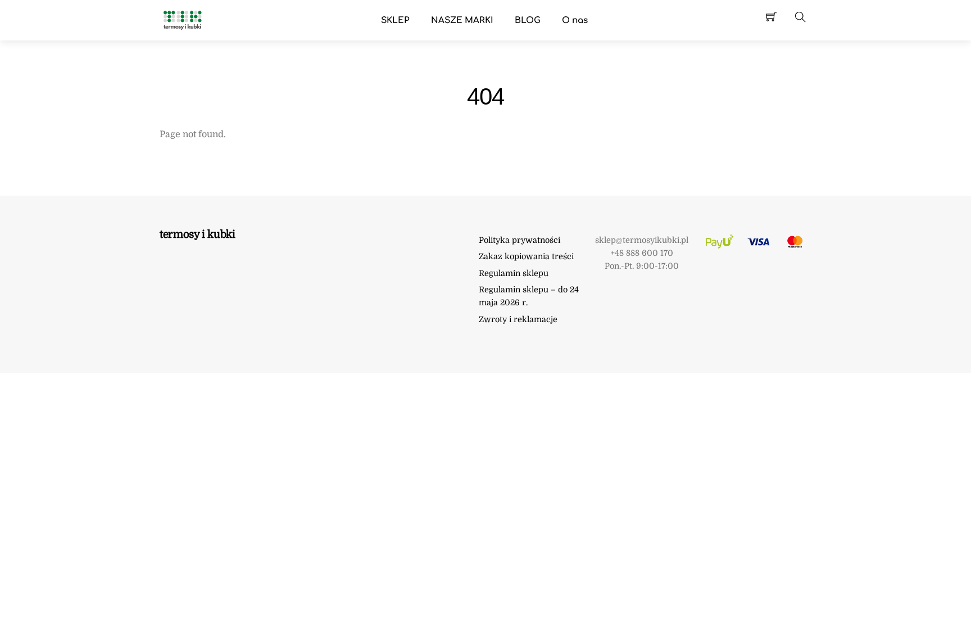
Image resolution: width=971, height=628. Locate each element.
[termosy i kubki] (182, 19)
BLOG (528, 20)
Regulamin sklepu (513, 273)
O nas (575, 20)
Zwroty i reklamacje (518, 319)
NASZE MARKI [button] (462, 20)
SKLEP (395, 20)
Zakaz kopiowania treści (526, 256)
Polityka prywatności (519, 240)
